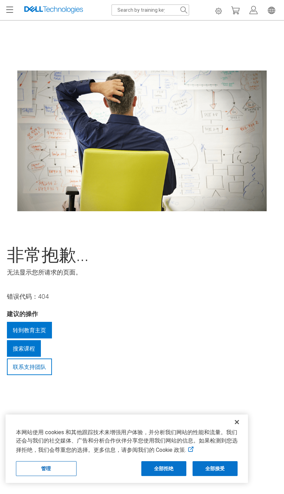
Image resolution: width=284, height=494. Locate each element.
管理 (46, 468)
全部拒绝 (164, 468)
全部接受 (215, 468)
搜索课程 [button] (24, 348)
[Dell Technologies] (53, 10)
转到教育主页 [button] (29, 330)
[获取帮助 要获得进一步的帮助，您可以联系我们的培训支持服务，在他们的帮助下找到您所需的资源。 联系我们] (142, 387)
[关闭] (237, 422)
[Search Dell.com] (184, 10)
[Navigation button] (9, 10)
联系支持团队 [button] (29, 367)
